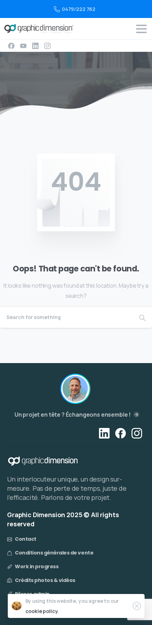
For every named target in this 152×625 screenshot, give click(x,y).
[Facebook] (11, 46)
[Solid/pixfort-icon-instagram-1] (137, 433)
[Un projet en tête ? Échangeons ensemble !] (75, 389)
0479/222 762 (78, 9)
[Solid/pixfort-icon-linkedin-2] (104, 433)
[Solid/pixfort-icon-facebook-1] (120, 433)
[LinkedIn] (35, 46)
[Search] (142, 317)
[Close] (136, 606)
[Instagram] (47, 46)
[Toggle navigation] (141, 29)
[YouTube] (23, 46)
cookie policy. (42, 611)
